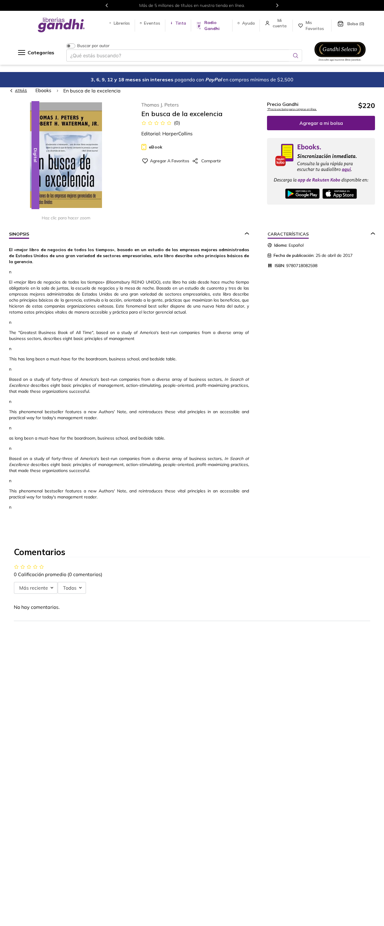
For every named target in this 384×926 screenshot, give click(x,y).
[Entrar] (280, 23)
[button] (66, 155)
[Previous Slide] (106, 5)
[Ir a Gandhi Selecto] (340, 62)
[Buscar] (295, 56)
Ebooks (43, 90)
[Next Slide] (277, 5)
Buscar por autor (93, 45)
